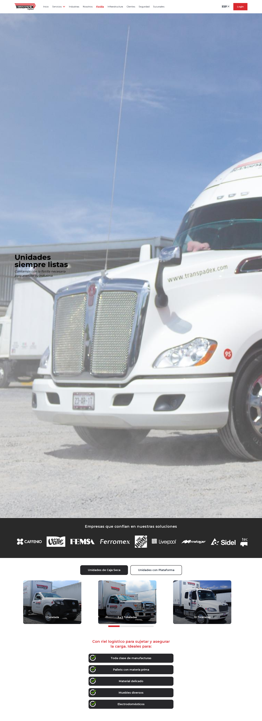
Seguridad (144, 6)
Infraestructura (115, 6)
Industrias (74, 6)
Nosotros (87, 6)
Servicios (57, 6)
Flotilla (100, 6)
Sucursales (158, 6)
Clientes (131, 6)
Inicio (46, 6)
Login (240, 6)
